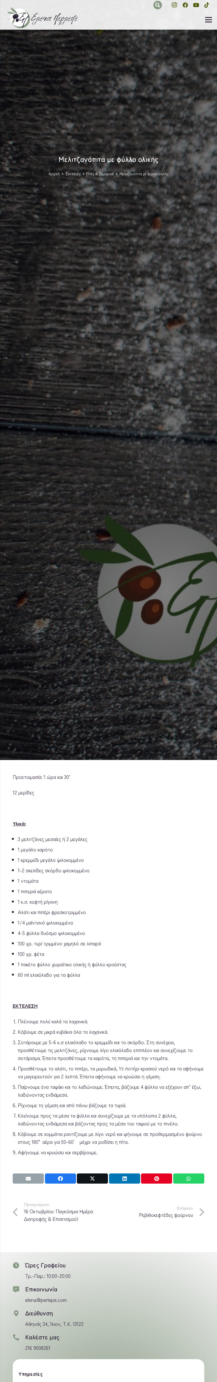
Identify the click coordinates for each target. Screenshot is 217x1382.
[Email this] (28, 1178)
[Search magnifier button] (157, 5)
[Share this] (60, 1178)
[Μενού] (208, 20)
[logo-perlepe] (42, 18)
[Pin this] (156, 1178)
